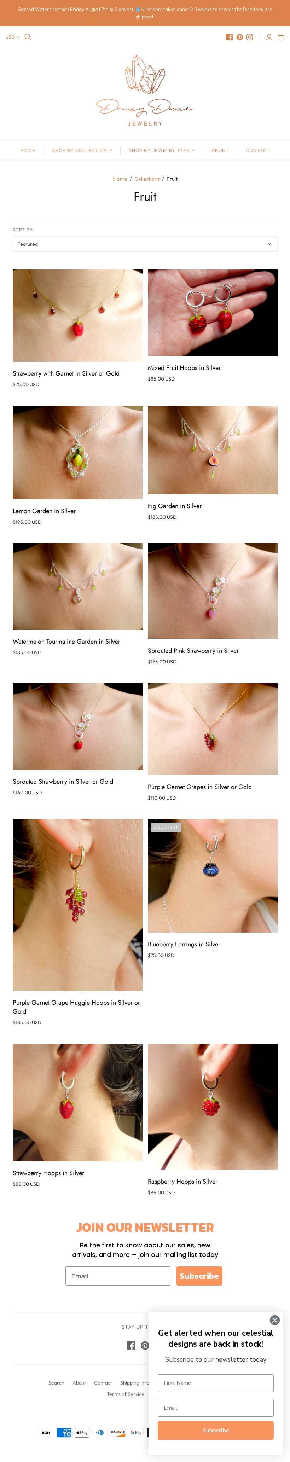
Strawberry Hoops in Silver (48, 1173)
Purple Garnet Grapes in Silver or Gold (200, 786)
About (220, 150)
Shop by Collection (80, 150)
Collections (147, 178)
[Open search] (27, 37)
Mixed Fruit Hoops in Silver (184, 367)
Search (56, 1383)
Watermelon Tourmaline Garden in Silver (66, 641)
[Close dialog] (274, 1320)
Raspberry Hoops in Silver (183, 1181)
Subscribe (199, 1276)
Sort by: (23, 229)
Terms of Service (125, 1394)
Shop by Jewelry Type (159, 150)
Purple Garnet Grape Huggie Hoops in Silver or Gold (76, 1007)
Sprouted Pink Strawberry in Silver (193, 650)
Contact (257, 150)
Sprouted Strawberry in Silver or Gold (63, 781)
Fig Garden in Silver (175, 506)
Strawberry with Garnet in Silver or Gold (66, 373)
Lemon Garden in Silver (44, 511)
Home (27, 150)
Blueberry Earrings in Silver (184, 944)
